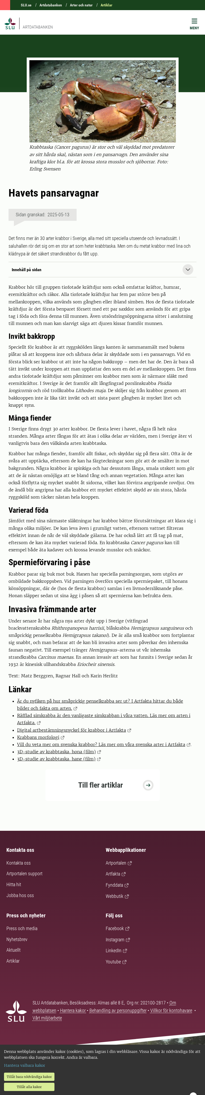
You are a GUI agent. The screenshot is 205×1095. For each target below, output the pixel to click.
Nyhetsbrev (16, 939)
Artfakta (113, 874)
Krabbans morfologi (38, 737)
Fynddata (114, 885)
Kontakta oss (18, 863)
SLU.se (26, 5)
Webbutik (114, 896)
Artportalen (116, 863)
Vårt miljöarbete (47, 1018)
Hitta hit (13, 884)
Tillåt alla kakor (29, 1087)
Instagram (115, 939)
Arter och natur (81, 5)
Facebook (115, 928)
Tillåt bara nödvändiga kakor (29, 1077)
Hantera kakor (73, 1010)
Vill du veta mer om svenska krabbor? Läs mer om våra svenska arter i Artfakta (101, 744)
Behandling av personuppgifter (118, 1010)
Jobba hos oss (20, 895)
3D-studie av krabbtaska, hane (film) (56, 759)
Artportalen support (24, 873)
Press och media (21, 928)
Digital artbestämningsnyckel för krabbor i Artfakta (71, 730)
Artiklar (106, 5)
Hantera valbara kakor (24, 1065)
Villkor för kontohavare (171, 1010)
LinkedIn (113, 950)
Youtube (113, 961)
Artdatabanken (51, 5)
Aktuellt (13, 950)
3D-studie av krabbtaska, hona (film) (56, 751)
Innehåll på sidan (26, 269)
